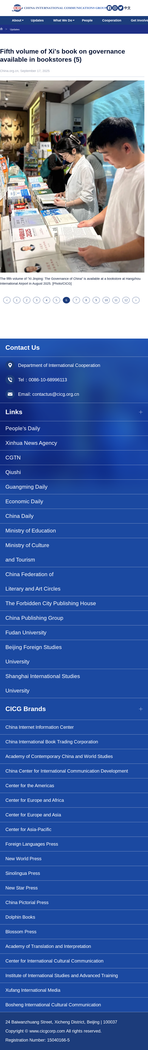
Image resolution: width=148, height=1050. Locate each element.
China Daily (19, 516)
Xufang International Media (32, 990)
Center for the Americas (29, 785)
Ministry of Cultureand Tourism (27, 552)
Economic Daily (24, 501)
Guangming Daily (26, 487)
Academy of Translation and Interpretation (48, 946)
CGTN (13, 458)
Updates (37, 20)
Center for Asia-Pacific (28, 829)
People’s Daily (22, 428)
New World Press (23, 858)
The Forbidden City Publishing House (50, 603)
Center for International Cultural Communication (54, 961)
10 (106, 300)
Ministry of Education (30, 531)
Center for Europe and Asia (33, 814)
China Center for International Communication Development (66, 771)
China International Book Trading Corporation (51, 741)
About (16, 20)
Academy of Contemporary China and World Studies (59, 756)
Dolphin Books (20, 917)
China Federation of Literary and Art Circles (32, 581)
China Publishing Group (34, 618)
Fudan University (25, 632)
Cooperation (111, 20)
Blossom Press (20, 931)
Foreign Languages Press (31, 844)
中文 (127, 8)
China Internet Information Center (39, 727)
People (87, 20)
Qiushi (13, 472)
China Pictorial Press (27, 902)
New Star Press (21, 888)
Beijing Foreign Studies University (33, 654)
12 (126, 300)
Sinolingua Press (22, 873)
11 (115, 300)
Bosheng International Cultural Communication (53, 1004)
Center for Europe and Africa (34, 800)
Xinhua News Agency (31, 443)
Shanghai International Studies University (42, 683)
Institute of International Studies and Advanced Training (61, 975)
